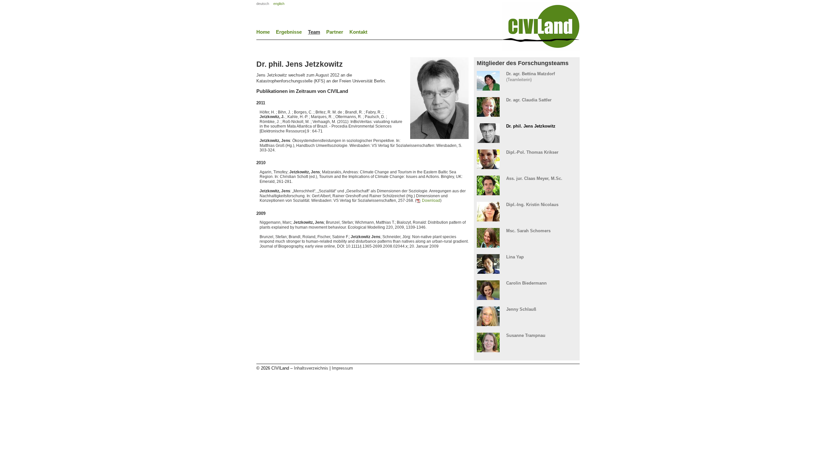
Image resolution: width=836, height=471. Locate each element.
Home (263, 32)
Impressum (342, 368)
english (278, 4)
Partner (334, 32)
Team (314, 32)
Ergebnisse (289, 32)
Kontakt (358, 32)
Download (431, 200)
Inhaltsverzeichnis (311, 368)
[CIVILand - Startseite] (541, 49)
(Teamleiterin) (530, 76)
